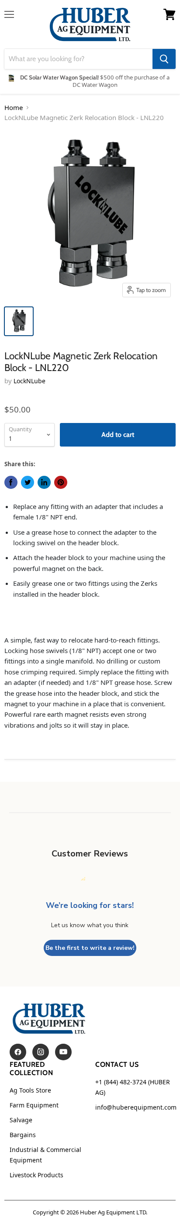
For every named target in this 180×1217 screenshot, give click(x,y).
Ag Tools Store (30, 1090)
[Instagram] (40, 1052)
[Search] (164, 59)
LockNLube (29, 381)
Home (13, 107)
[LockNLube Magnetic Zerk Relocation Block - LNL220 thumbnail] (19, 321)
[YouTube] (63, 1052)
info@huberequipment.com (136, 1107)
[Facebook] (18, 1052)
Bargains (23, 1135)
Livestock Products (36, 1175)
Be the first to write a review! (90, 948)
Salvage (21, 1120)
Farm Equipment (34, 1105)
